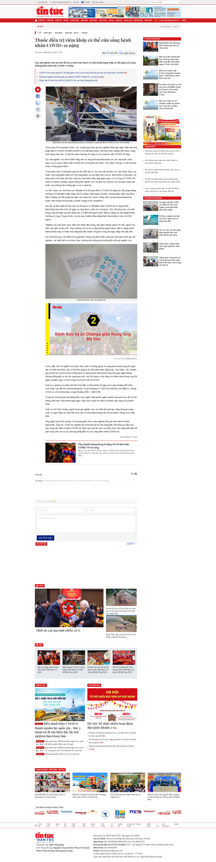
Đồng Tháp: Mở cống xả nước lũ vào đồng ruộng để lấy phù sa (121, 635)
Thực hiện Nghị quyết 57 (169, 20)
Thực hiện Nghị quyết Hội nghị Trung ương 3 (129, 26)
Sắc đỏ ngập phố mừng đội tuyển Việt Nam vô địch (48, 669)
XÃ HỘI (66, 20)
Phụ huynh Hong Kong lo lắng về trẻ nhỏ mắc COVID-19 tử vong (103, 446)
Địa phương (165, 825)
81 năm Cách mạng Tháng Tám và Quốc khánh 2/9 (64, 26)
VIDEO (184, 20)
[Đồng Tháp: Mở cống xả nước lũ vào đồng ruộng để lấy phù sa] (121, 623)
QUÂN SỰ (119, 20)
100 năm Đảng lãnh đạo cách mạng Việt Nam (96, 26)
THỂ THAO (103, 20)
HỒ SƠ (111, 20)
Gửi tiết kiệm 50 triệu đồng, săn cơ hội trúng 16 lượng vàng (50, 795)
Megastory (39, 724)
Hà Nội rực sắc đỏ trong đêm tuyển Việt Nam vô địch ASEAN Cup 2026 (98, 669)
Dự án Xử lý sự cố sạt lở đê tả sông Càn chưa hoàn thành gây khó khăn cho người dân (120, 611)
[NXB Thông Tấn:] (85, 814)
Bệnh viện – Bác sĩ (71, 33)
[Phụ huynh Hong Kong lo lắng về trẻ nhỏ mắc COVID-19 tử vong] (60, 453)
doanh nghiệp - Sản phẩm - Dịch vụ (50, 770)
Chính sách (48, 33)
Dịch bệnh (58, 33)
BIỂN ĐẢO (148, 20)
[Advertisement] (86, 492)
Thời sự (41, 20)
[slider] (80, 347)
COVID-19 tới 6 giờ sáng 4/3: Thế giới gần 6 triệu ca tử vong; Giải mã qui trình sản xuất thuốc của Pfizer (82, 73)
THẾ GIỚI (50, 20)
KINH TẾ (58, 20)
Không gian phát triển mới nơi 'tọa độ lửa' (58, 754)
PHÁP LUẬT (75, 20)
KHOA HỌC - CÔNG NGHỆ (133, 20)
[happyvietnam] (70, 811)
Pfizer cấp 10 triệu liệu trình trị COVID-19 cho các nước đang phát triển (68, 80)
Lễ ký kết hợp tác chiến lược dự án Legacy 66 (125, 795)
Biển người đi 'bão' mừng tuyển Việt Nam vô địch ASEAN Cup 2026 (73, 669)
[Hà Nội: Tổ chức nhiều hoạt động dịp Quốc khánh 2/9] (112, 704)
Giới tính (84, 33)
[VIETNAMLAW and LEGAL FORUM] (59, 813)
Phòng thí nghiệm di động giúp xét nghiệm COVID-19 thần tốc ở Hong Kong (70, 77)
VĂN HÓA (84, 20)
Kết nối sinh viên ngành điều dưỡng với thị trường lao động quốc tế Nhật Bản (164, 797)
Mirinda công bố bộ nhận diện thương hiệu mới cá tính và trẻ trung (89, 795)
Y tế (155, 20)
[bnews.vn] (99, 814)
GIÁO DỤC (93, 20)
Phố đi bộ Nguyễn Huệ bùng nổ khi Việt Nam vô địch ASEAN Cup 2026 (123, 669)
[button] (134, 658)
